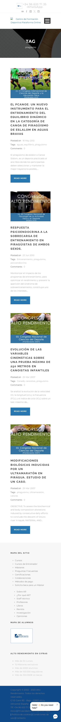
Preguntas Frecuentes (26, 571)
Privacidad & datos (27, 711)
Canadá (21, 381)
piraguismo (41, 144)
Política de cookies (21, 714)
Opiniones (22, 616)
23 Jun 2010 (28, 255)
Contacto (21, 718)
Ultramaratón (37, 492)
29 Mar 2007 (29, 377)
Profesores (22, 602)
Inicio (13, 711)
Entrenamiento (25, 259)
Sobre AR (21, 591)
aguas (20, 144)
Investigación (23, 612)
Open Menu (47, 21)
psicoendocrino (19, 263)
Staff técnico (23, 598)
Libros (20, 605)
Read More (20, 178)
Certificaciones (22, 574)
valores (14, 495)
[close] (57, 704)
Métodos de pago (24, 581)
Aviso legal (44, 711)
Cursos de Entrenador (26, 564)
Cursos (18, 560)
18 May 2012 (28, 140)
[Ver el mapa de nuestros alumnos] (22, 635)
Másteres (19, 567)
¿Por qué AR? (24, 595)
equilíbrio (29, 144)
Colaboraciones (23, 578)
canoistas (30, 381)
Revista (20, 609)
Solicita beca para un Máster (29, 585)
